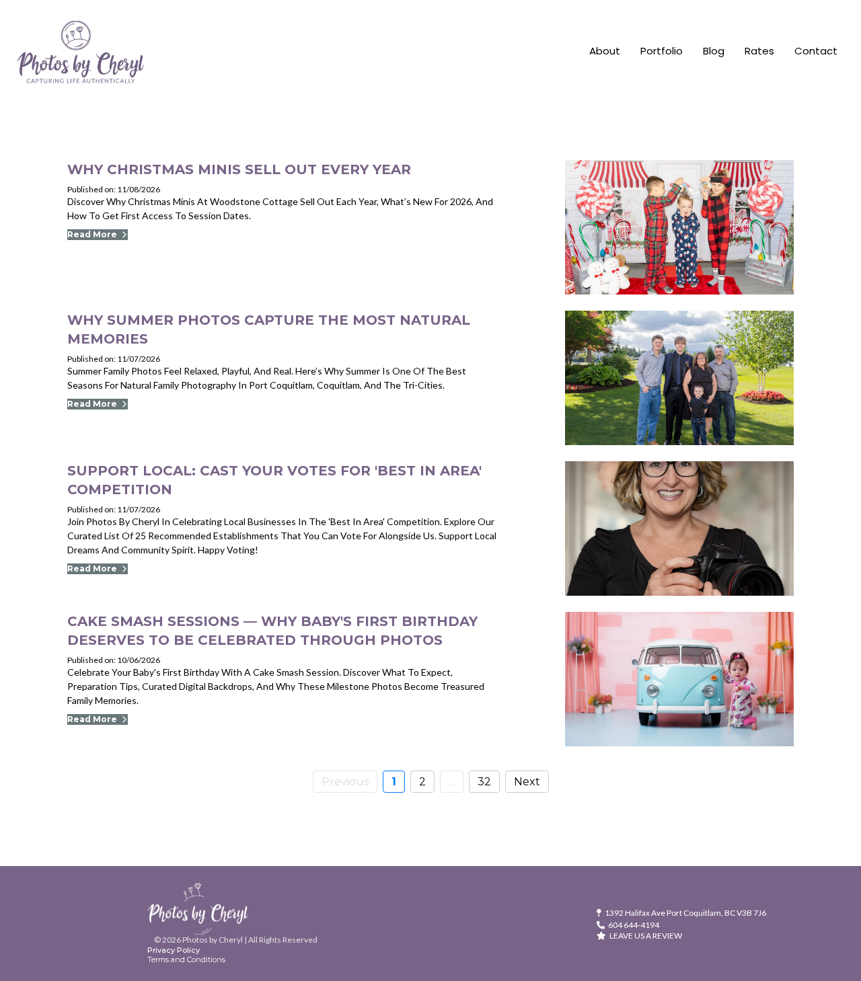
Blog (713, 51)
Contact (815, 51)
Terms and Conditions (186, 959)
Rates (759, 51)
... (452, 781)
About (604, 51)
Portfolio (661, 51)
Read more (92, 234)
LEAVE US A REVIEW (645, 936)
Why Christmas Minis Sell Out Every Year (239, 169)
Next (527, 781)
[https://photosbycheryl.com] (80, 51)
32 (484, 781)
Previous (345, 781)
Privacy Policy (173, 950)
